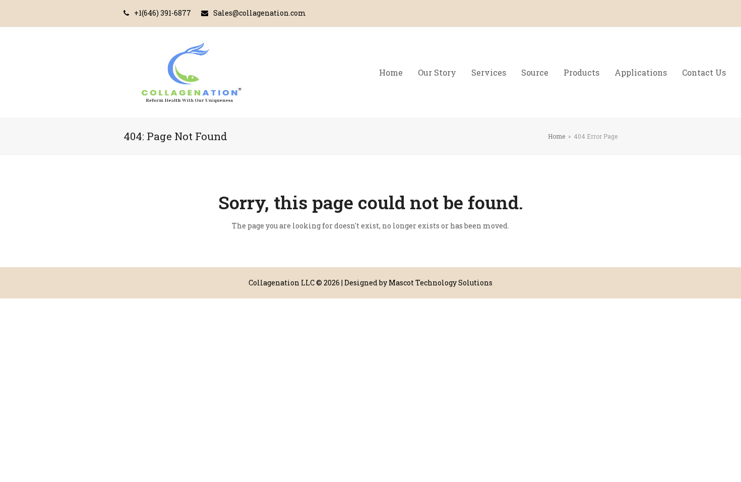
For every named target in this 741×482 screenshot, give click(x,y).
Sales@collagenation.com (259, 13)
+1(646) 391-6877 (162, 13)
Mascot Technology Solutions (440, 282)
